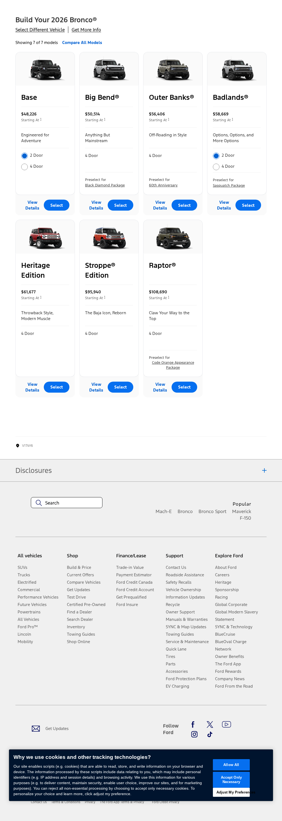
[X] (210, 724)
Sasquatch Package (229, 185)
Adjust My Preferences (233, 792)
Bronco (185, 511)
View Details (32, 205)
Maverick (241, 511)
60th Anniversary (163, 185)
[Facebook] (194, 724)
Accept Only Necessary (231, 779)
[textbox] (67, 502)
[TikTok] (210, 734)
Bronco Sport (212, 511)
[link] (39, 802)
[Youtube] (226, 724)
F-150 (245, 518)
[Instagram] (194, 734)
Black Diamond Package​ (105, 185)
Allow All (231, 765)
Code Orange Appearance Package (173, 365)
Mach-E (164, 511)
